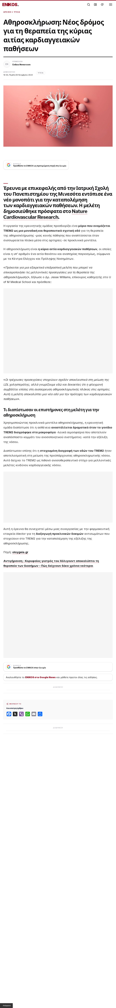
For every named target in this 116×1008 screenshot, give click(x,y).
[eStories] (102, 4)
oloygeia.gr (20, 552)
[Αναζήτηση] (88, 4)
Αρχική (7, 12)
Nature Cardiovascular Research (45, 214)
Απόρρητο (7, 1006)
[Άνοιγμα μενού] (111, 4)
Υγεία (17, 12)
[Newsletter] (95, 4)
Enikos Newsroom (21, 64)
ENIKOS (10, 4)
